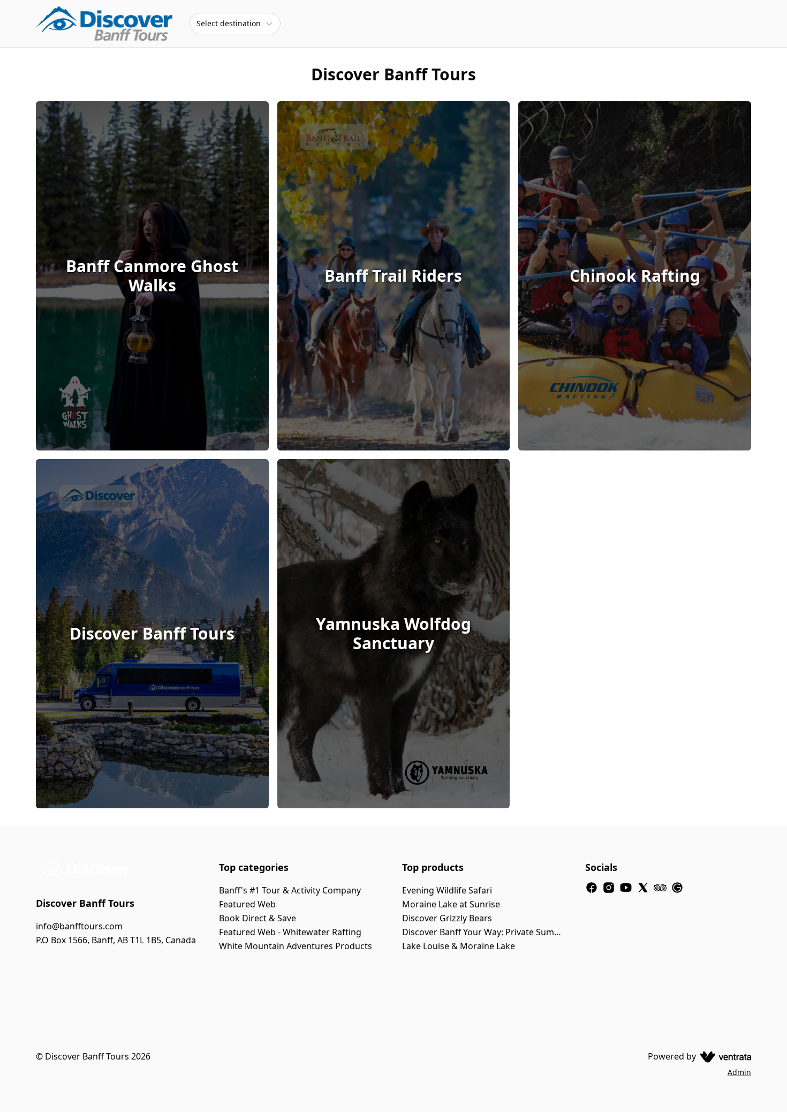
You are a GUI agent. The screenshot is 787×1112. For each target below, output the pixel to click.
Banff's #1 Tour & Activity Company (290, 890)
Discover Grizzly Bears (447, 918)
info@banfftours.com (79, 926)
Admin (739, 1072)
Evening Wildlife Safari (447, 890)
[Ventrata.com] (723, 1056)
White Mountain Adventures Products (295, 946)
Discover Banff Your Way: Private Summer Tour (485, 932)
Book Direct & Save (257, 918)
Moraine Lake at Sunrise (451, 904)
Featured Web (247, 904)
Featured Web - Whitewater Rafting (290, 932)
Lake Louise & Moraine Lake (458, 946)
